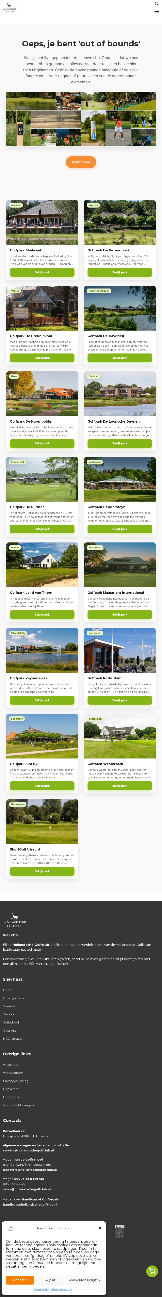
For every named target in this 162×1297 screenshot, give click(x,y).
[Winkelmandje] (152, 1271)
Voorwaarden (13, 1073)
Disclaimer (11, 1089)
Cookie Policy (41, 1289)
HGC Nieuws (12, 1038)
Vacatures (10, 1065)
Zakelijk (8, 1014)
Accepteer (20, 1280)
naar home (81, 162)
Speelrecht (11, 1006)
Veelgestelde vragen (18, 1105)
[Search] (157, 3)
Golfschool (11, 1022)
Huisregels (11, 1097)
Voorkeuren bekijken (84, 1280)
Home (8, 990)
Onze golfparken (15, 998)
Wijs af (50, 1280)
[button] (100, 1228)
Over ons (9, 1030)
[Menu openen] (157, 11)
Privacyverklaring (61, 1289)
